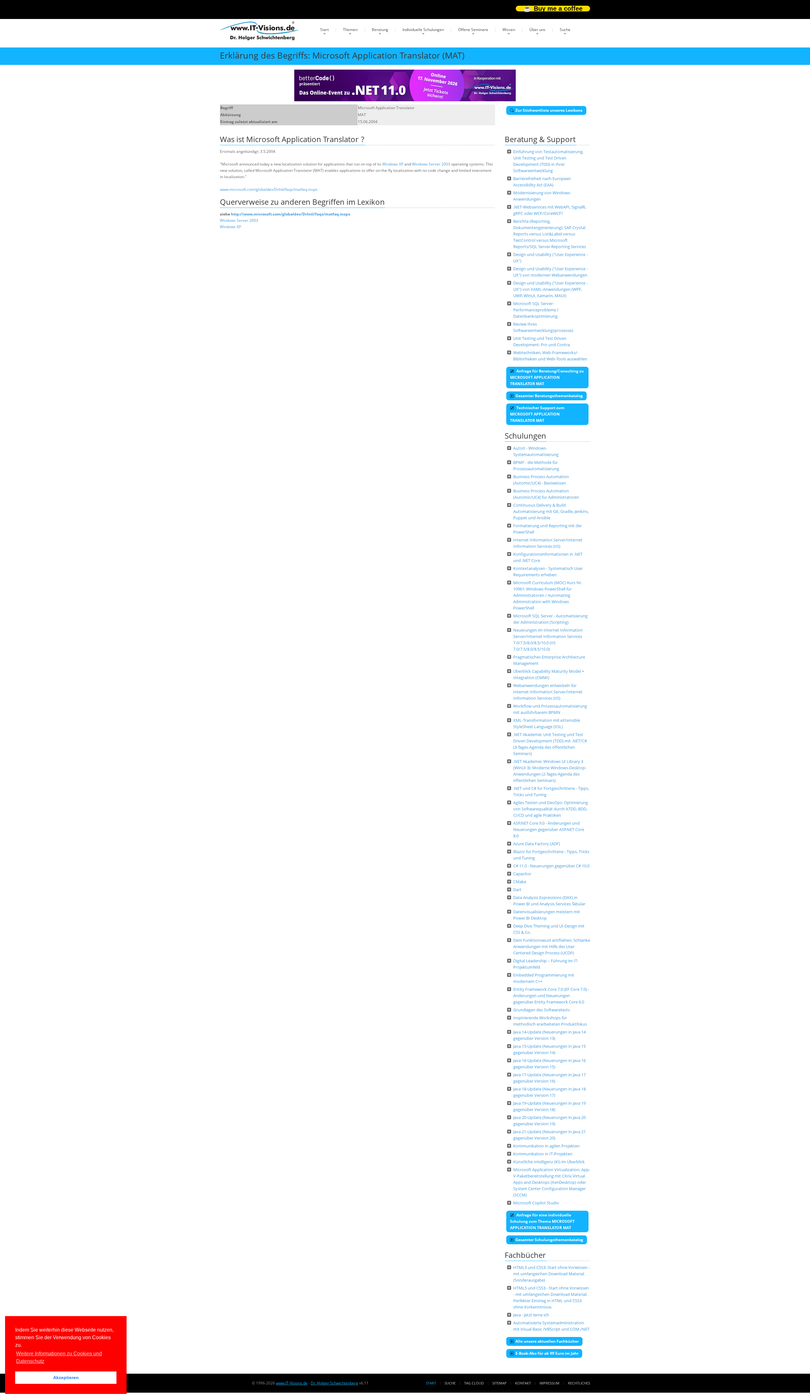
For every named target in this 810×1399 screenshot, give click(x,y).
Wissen (508, 29)
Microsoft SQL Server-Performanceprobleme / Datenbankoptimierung (535, 310)
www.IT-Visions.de (292, 1383)
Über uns (537, 29)
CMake (519, 881)
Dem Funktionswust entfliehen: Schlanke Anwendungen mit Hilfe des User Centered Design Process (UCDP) (551, 946)
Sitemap (499, 1383)
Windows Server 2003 (431, 164)
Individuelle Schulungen (423, 29)
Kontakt (523, 1383)
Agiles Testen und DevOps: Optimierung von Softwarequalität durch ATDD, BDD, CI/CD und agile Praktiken (550, 809)
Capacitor (522, 874)
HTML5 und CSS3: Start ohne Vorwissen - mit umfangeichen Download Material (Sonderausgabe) (551, 1274)
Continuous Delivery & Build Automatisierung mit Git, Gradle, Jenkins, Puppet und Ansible (551, 511)
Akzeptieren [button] (66, 1377)
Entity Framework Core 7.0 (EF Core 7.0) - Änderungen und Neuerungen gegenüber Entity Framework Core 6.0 (551, 995)
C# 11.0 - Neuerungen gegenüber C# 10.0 (551, 866)
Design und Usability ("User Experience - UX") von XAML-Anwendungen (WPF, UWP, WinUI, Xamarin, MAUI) (550, 289)
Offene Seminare (473, 29)
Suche (565, 29)
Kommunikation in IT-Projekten (542, 1154)
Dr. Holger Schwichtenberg (334, 1383)
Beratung (380, 29)
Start (324, 29)
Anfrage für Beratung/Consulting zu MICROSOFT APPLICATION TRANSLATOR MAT (547, 377)
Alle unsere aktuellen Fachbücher (547, 1341)
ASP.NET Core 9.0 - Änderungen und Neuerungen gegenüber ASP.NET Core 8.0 (548, 829)
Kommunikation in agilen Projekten (546, 1146)
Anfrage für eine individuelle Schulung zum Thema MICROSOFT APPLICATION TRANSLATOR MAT (542, 1221)
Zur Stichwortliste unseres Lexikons (549, 110)
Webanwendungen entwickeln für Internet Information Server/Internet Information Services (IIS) (548, 692)
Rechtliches (579, 1383)
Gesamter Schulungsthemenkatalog (549, 1239)
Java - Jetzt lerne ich (531, 1315)
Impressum (549, 1383)
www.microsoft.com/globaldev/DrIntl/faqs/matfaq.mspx (268, 189)
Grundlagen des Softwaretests (541, 1010)
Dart (517, 889)
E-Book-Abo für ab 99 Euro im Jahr (546, 1353)
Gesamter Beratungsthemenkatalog (549, 395)
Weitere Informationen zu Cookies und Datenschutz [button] (59, 1357)
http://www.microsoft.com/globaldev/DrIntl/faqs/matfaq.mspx (290, 214)
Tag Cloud (474, 1383)
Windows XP (392, 164)
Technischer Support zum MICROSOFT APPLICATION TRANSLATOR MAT (537, 414)
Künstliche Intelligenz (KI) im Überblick (549, 1162)
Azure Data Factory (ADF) (536, 843)
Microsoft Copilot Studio (536, 1203)
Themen (350, 29)
